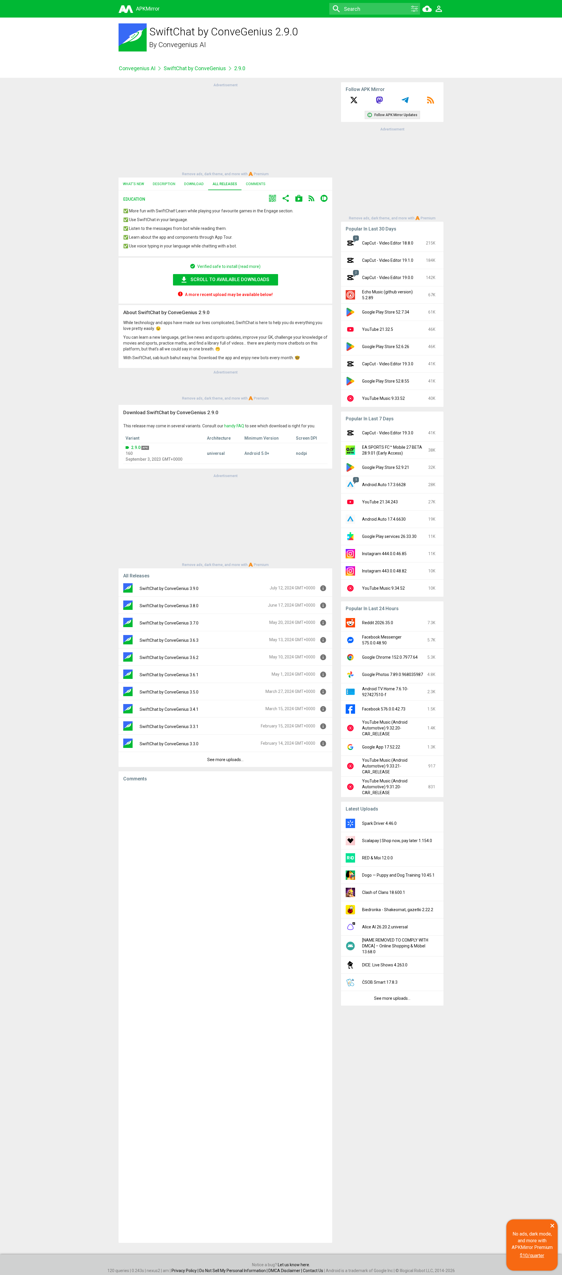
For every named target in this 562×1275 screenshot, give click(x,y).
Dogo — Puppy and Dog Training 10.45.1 (398, 875)
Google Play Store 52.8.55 (385, 381)
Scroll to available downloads (230, 279)
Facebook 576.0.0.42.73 (383, 709)
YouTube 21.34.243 (380, 502)
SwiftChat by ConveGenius (195, 68)
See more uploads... (225, 759)
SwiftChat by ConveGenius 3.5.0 (169, 692)
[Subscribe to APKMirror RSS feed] (430, 102)
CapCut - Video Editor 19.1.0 (387, 260)
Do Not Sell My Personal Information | (233, 1270)
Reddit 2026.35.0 (377, 622)
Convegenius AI (182, 45)
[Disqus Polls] (225, 860)
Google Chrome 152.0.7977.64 (390, 657)
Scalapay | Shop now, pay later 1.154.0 (397, 840)
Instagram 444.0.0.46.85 (384, 553)
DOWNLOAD (194, 184)
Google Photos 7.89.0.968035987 (392, 674)
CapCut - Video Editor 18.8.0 (387, 243)
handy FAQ (234, 426)
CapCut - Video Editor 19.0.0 (387, 277)
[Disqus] (225, 1012)
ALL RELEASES (225, 184)
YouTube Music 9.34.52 (383, 588)
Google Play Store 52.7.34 (385, 312)
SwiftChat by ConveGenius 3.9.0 (169, 588)
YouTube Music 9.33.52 (383, 398)
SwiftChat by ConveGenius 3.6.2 (169, 657)
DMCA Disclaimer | (285, 1270)
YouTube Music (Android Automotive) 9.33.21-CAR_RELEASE (384, 766)
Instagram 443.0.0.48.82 (384, 571)
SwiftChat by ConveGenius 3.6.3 (169, 640)
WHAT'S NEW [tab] (133, 184)
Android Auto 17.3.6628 (384, 484)
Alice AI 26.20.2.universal (385, 927)
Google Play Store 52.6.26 (385, 346)
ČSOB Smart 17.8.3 (379, 982)
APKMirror (148, 9)
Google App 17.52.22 (381, 747)
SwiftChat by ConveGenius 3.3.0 (169, 743)
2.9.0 (135, 447)
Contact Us (313, 1270)
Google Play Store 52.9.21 (385, 467)
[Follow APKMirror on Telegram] (405, 102)
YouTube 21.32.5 (377, 329)
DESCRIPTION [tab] (164, 184)
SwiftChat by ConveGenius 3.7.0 (169, 623)
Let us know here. (294, 1264)
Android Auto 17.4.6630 (384, 519)
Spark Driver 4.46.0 (379, 823)
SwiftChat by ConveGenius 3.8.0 (169, 605)
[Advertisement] (225, 129)
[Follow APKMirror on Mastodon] (379, 102)
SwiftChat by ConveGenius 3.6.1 (169, 674)
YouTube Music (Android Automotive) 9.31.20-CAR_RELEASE (384, 787)
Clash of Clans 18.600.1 (383, 892)
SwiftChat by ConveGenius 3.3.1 (169, 726)
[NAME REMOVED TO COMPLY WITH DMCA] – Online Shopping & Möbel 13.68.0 (395, 946)
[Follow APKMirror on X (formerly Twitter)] (353, 102)
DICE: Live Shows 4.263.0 (384, 965)
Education (134, 199)
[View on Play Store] (298, 199)
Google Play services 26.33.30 (389, 536)
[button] (272, 199)
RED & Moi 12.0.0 (377, 858)
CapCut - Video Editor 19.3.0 (387, 364)
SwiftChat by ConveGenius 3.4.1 (169, 709)
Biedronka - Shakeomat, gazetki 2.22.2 (397, 909)
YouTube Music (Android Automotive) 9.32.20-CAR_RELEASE (384, 728)
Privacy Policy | (185, 1270)
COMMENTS (255, 184)
